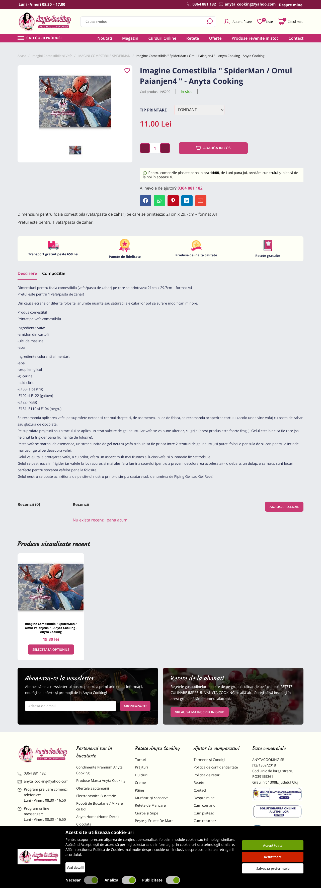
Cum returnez (205, 820)
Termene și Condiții (209, 759)
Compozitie (53, 273)
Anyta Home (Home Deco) (97, 816)
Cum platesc (204, 813)
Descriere (27, 273)
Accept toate (272, 845)
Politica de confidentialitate (216, 767)
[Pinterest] (173, 200)
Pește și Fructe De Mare (154, 820)
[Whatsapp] (159, 200)
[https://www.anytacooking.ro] (45, 22)
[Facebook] (145, 200)
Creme (140, 782)
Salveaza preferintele (272, 868)
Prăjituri (141, 767)
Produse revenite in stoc (255, 38)
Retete (192, 38)
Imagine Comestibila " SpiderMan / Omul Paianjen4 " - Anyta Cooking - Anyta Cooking (51, 628)
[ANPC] (277, 795)
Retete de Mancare (150, 805)
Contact (295, 38)
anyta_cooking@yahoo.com (46, 781)
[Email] (200, 200)
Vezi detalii (75, 867)
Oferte (215, 38)
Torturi (140, 759)
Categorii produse (44, 38)
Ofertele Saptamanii (92, 788)
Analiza (111, 880)
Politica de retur (206, 775)
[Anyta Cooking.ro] (39, 856)
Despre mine (204, 798)
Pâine (139, 790)
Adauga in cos (217, 148)
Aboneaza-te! (135, 706)
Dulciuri (141, 775)
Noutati (104, 38)
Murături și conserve (152, 798)
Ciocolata (83, 824)
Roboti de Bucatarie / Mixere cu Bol (99, 806)
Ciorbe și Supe (146, 813)
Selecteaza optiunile (50, 649)
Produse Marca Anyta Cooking (100, 780)
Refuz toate (273, 857)
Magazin (130, 38)
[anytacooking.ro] (43, 754)
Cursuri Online (162, 38)
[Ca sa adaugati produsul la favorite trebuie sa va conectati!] (127, 71)
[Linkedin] (187, 200)
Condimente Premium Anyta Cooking (99, 770)
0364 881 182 (190, 188)
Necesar (73, 880)
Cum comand (204, 805)
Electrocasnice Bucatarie (96, 796)
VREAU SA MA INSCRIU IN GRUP (199, 712)
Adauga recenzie (284, 506)
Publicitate (152, 880)
